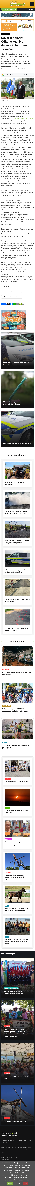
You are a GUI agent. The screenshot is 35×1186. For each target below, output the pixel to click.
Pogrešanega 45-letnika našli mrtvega (17, 443)
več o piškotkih (9, 1177)
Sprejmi (10, 1183)
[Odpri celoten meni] (32, 3)
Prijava (31, 9)
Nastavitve (18, 1183)
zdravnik (22, 292)
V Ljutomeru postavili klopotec (15, 1121)
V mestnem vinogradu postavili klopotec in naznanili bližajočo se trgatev (15, 877)
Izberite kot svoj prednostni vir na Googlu (16, 74)
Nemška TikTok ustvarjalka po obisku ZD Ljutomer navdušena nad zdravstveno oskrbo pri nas (17, 844)
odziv (15, 292)
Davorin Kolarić (6, 292)
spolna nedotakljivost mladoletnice (12, 297)
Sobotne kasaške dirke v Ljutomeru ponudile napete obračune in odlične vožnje (16, 942)
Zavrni (25, 1183)
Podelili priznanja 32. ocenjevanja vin (17, 781)
